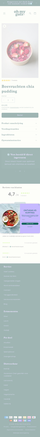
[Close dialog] (38, 204)
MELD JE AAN (30, 223)
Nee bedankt (30, 226)
